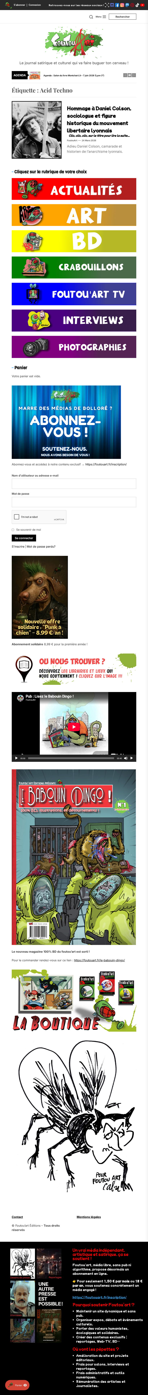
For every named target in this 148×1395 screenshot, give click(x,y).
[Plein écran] (131, 758)
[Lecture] (16, 758)
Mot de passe (20, 493)
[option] (76, 75)
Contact (17, 1217)
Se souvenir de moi (28, 529)
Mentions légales (89, 1217)
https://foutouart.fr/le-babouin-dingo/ (99, 960)
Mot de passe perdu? (41, 546)
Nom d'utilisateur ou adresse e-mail (35, 475)
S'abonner (19, 5)
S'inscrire (18, 546)
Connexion (35, 5)
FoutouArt (72, 140)
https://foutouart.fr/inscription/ (106, 464)
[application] (74, 727)
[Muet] (126, 758)
